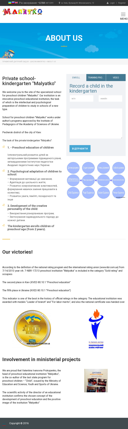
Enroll (76, 77)
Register (122, 3)
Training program (97, 77)
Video (116, 77)
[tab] (76, 77)
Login (112, 3)
